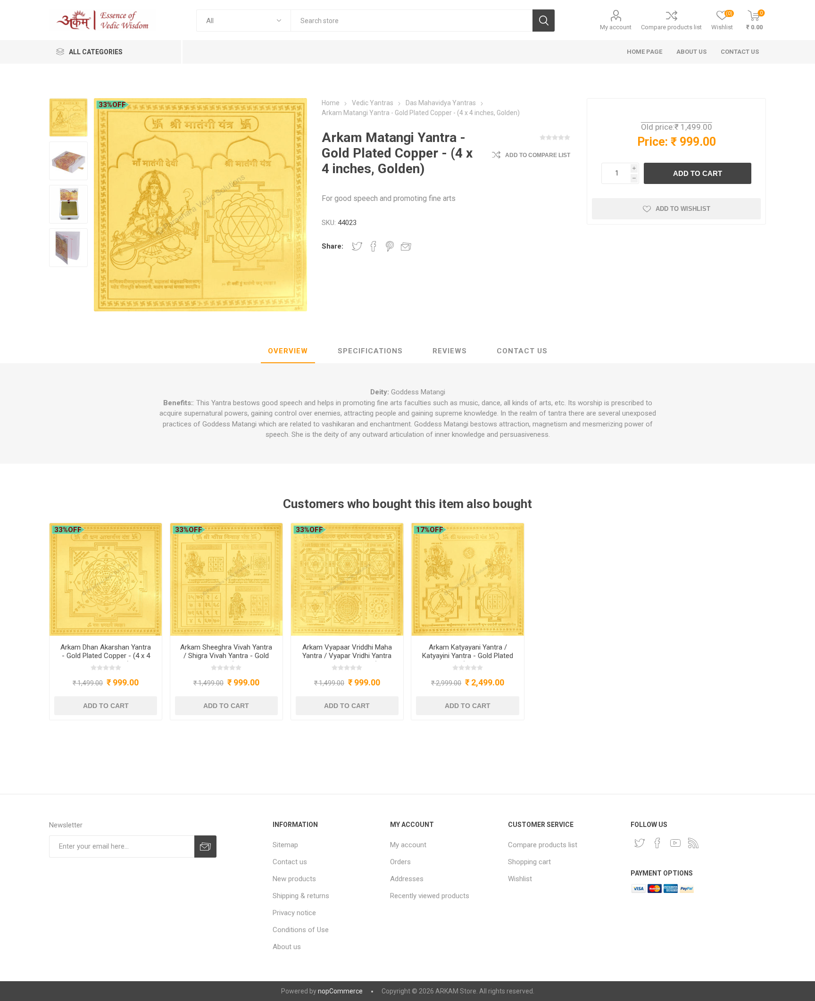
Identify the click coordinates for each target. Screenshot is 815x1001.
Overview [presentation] (288, 351)
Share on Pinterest (390, 246)
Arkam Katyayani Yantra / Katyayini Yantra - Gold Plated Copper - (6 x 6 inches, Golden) (467, 660)
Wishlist (520, 879)
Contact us (290, 862)
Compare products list (671, 27)
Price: (652, 142)
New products (294, 879)
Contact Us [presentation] (522, 351)
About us (287, 947)
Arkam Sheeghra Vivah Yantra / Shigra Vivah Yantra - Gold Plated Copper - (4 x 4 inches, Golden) (226, 660)
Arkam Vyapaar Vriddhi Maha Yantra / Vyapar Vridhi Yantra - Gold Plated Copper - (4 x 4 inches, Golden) (347, 660)
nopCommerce (340, 991)
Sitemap (285, 845)
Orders (400, 862)
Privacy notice (294, 913)
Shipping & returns (301, 896)
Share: (332, 246)
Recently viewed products (429, 896)
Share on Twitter (357, 246)
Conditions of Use (301, 930)
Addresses (407, 879)
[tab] (288, 351)
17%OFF (429, 530)
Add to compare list (537, 155)
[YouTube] (675, 843)
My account (616, 27)
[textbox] (411, 20)
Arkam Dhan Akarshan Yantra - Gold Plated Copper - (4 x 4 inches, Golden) (105, 655)
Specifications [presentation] (370, 351)
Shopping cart (529, 862)
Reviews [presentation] (449, 351)
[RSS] (693, 843)
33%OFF (112, 104)
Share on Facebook (373, 246)
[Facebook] (657, 843)
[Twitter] (639, 843)
